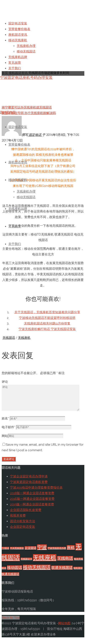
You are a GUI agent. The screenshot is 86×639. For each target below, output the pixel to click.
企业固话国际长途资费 (25, 510)
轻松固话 (78, 568)
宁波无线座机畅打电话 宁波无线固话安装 (47, 329)
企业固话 (30, 548)
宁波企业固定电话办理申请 (29, 476)
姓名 (5, 418)
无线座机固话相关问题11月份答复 (47, 323)
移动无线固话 (37, 567)
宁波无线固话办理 (57, 548)
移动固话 (14, 567)
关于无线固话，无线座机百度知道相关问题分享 (47, 312)
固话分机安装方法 (22, 521)
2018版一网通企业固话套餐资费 (32, 493)
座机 (71, 547)
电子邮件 (8, 427)
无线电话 (65, 558)
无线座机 (24, 338)
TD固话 (5, 548)
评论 (5, 382)
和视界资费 (18, 515)
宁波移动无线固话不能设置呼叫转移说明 (47, 318)
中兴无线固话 (17, 548)
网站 (5, 436)
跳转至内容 (8, 112)
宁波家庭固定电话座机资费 (29, 482)
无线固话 (9, 338)
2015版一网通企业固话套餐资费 (32, 504)
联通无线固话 (62, 568)
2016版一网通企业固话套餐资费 (32, 499)
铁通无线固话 (10, 574)
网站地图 (64, 623)
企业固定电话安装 (22, 527)
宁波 (42, 547)
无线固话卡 (26, 559)
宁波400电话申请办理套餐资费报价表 (36, 487)
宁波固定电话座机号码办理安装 (26, 77)
